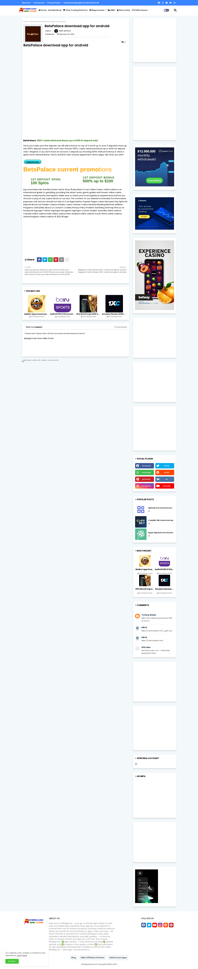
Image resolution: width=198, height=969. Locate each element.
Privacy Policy (54, 2)
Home (44, 10)
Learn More (22, 955)
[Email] (61, 259)
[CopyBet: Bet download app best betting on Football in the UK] (141, 522)
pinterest (146, 479)
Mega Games (97, 10)
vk (167, 479)
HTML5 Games (140, 10)
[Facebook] (39, 259)
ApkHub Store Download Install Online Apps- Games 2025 (161, 508)
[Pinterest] (55, 259)
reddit (166, 472)
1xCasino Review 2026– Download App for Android (114, 314)
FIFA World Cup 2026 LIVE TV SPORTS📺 (88, 314)
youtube (167, 486)
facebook (146, 465)
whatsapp (146, 472)
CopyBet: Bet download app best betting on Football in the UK (161, 520)
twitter (167, 465)
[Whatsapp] (50, 259)
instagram (146, 486)
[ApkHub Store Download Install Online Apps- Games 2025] (141, 509)
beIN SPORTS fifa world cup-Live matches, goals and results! (62, 314)
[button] (175, 10)
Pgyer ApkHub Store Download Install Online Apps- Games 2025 (161, 532)
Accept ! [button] (12, 961)
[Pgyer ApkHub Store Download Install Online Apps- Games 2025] (141, 534)
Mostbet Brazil (55, 10)
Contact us (39, 2)
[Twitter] (44, 259)
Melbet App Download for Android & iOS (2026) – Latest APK (36, 314)
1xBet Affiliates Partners (92, 957)
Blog (73, 957)
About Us (26, 2)
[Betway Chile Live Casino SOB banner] (40, 360)
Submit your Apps (118, 957)
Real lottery (124, 10)
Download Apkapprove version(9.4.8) (81, 2)
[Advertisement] (53, 367)
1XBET (112, 10)
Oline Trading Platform (76, 10)
